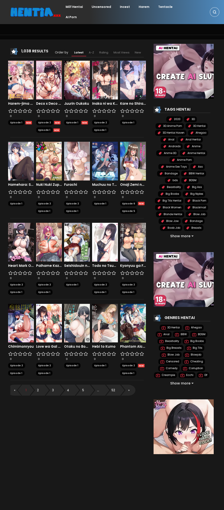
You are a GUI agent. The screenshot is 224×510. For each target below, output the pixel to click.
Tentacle (165, 7)
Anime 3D (169, 153)
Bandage (171, 173)
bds (175, 180)
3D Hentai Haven (173, 133)
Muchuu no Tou (105, 185)
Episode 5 (128, 211)
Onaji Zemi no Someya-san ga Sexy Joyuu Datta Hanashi (133, 185)
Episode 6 (128, 203)
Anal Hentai (193, 139)
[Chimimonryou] (21, 323)
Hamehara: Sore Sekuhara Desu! (21, 185)
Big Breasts (174, 348)
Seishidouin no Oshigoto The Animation (77, 266)
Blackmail (199, 207)
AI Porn (71, 17)
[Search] (214, 12)
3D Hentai (199, 126)
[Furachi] (77, 161)
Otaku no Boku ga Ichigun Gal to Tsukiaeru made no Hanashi (77, 347)
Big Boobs (172, 194)
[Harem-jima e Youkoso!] (21, 80)
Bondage (196, 221)
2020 (176, 119)
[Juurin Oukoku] (77, 80)
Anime (195, 146)
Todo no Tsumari (105, 266)
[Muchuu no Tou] (105, 161)
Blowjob (195, 354)
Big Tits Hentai (171, 200)
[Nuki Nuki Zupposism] (49, 161)
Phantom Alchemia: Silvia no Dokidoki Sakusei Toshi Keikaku (133, 347)
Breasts (196, 228)
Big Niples (196, 194)
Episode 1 (16, 122)
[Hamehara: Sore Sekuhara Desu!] (21, 161)
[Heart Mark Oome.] (21, 242)
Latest (79, 52)
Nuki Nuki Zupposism (49, 185)
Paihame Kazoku (49, 266)
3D (193, 119)
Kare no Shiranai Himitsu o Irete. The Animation (133, 104)
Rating (103, 52)
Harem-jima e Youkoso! (21, 104)
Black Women (171, 207)
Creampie (168, 375)
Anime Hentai (196, 153)
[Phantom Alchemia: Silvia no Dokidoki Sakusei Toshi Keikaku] (133, 323)
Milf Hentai (74, 7)
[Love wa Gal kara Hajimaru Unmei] (49, 323)
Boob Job (173, 228)
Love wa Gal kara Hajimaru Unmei (49, 347)
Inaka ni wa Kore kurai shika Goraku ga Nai (105, 104)
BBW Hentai (196, 173)
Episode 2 (44, 122)
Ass (200, 166)
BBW (183, 334)
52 (113, 390)
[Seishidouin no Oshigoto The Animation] (77, 242)
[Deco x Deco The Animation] (49, 80)
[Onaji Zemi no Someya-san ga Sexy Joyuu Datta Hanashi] (133, 161)
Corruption (195, 368)
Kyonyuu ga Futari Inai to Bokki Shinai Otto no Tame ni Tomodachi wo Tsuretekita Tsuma (133, 266)
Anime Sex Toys (176, 166)
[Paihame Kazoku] (49, 242)
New (138, 52)
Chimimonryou (21, 347)
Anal (171, 139)
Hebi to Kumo (104, 347)
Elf (205, 375)
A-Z (91, 52)
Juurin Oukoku (76, 104)
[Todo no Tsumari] (105, 242)
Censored (172, 361)
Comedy (171, 368)
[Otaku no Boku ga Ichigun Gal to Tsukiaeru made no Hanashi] (77, 323)
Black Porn (199, 200)
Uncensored (101, 7)
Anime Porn (184, 160)
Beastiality (173, 187)
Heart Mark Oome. (21, 266)
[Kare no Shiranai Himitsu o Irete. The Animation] (133, 80)
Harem (144, 7)
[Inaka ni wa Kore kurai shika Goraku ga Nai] (105, 80)
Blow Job (199, 214)
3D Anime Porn (172, 126)
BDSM (192, 180)
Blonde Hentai (172, 214)
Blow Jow (172, 221)
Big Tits (197, 348)
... (98, 390)
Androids (174, 146)
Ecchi (189, 375)
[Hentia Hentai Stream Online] (35, 12)
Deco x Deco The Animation (49, 104)
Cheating (196, 361)
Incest (125, 7)
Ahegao (200, 133)
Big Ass (196, 187)
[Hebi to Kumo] (105, 323)
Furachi (70, 185)
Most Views (122, 52)
